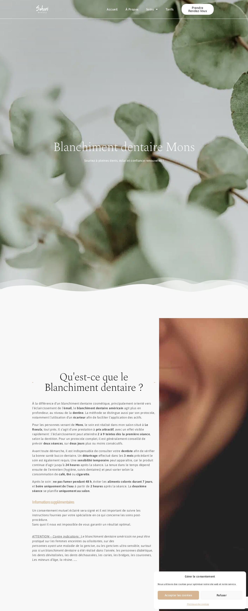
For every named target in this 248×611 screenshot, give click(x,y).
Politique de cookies (198, 604)
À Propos (132, 9)
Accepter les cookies (178, 595)
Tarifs (170, 9)
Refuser (221, 595)
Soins (150, 9)
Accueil (112, 9)
